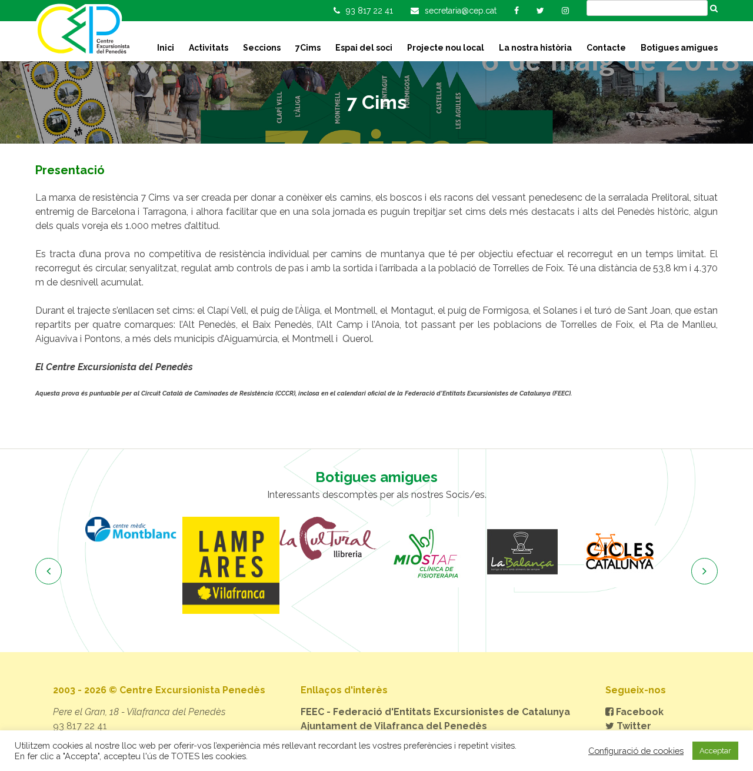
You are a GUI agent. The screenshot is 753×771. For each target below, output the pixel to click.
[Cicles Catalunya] (619, 552)
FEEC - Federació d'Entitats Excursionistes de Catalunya (435, 711)
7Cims (308, 47)
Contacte (606, 47)
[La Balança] (522, 552)
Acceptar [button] (715, 750)
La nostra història (535, 47)
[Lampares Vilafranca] (230, 565)
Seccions (262, 47)
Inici (165, 47)
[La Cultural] (327, 538)
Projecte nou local (445, 47)
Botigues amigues (679, 47)
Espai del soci (363, 47)
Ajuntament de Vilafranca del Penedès (394, 726)
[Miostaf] (425, 552)
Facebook (639, 711)
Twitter (632, 726)
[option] (133, 529)
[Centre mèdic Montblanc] (133, 529)
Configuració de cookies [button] (636, 751)
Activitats (208, 47)
